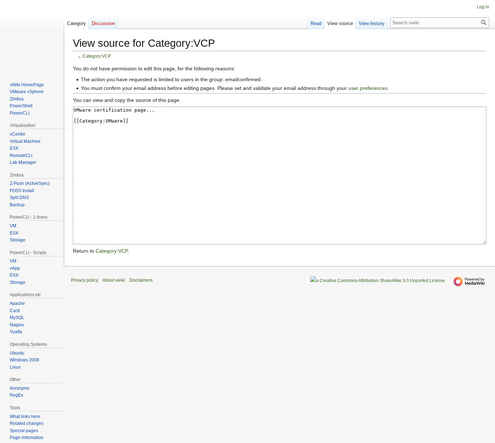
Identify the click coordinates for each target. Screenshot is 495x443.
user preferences (367, 88)
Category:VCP (97, 56)
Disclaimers (141, 280)
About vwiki (114, 280)
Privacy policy (84, 280)
